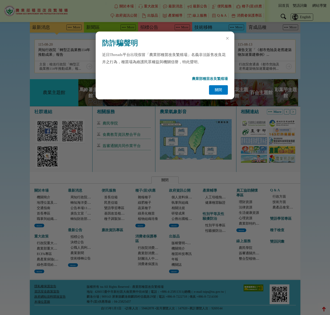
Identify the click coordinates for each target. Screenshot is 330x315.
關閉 (218, 90)
